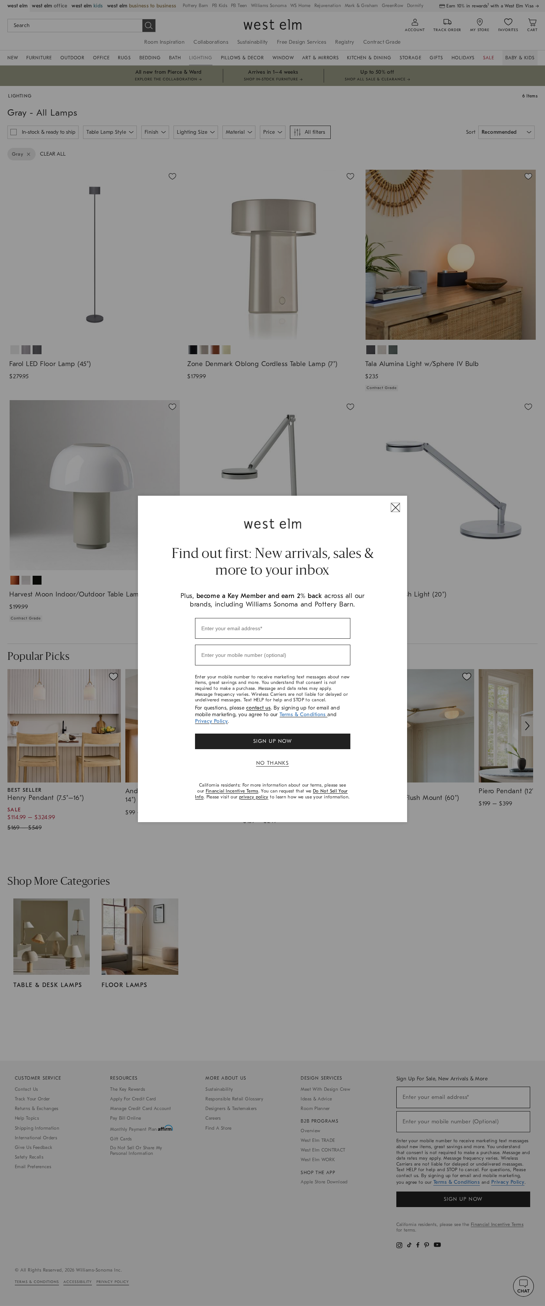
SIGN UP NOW (272, 741)
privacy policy (253, 797)
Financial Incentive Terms (232, 791)
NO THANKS (272, 763)
